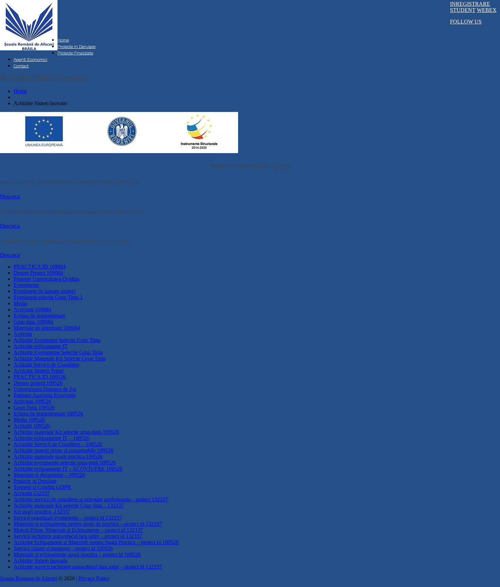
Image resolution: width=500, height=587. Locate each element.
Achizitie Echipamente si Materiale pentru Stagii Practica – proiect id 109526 (96, 542)
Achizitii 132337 (32, 493)
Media (20, 303)
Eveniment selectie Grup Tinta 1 (48, 297)
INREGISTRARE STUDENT (470, 7)
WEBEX (487, 10)
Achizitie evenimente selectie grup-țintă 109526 (65, 463)
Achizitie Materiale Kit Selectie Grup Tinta (59, 358)
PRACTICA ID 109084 (40, 267)
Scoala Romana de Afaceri (28, 578)
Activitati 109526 (32, 401)
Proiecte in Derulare (76, 46)
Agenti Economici (30, 59)
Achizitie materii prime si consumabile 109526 (63, 450)
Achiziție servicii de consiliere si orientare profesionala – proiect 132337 (91, 499)
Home (63, 40)
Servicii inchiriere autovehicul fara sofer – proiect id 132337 (78, 536)
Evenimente (26, 285)
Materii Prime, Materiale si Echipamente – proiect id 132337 (78, 530)
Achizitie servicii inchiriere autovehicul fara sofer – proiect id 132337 (88, 567)
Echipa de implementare (39, 316)
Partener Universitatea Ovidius (46, 279)
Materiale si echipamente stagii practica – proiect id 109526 (77, 554)
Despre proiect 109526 (38, 383)
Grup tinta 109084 (33, 322)
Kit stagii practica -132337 (42, 512)
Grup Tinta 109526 (34, 407)
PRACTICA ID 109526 (40, 377)
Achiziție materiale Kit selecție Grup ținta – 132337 (69, 505)
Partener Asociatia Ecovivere (45, 395)
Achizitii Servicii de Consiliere (46, 365)
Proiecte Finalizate (75, 53)
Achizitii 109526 (32, 426)
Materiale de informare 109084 (47, 328)
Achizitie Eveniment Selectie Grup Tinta (57, 340)
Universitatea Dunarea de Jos (45, 389)
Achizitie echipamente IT (41, 346)
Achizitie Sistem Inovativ (41, 561)
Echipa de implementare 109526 (48, 414)
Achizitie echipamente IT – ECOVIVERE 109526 (68, 469)
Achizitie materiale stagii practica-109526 (58, 456)
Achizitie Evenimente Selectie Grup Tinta (58, 352)
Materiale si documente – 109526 (49, 475)
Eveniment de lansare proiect (45, 291)
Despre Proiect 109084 (38, 273)
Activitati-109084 (32, 309)
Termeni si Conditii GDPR (42, 487)
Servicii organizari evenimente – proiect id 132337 (68, 518)
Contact (21, 66)
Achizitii (23, 334)
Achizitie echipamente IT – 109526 (51, 438)
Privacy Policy (94, 578)
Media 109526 (29, 420)
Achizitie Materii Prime (39, 371)
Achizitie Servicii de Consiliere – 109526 (58, 444)
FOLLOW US (466, 22)
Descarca (10, 196)
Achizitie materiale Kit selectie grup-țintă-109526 (66, 432)
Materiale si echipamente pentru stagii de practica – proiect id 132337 (88, 524)
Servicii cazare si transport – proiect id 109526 (63, 548)
